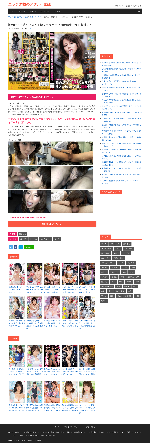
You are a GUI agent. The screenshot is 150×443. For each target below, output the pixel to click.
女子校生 (104, 277)
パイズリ (104, 267)
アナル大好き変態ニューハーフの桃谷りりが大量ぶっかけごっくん (34, 289)
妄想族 (114, 277)
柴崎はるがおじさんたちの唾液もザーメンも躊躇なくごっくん (17, 289)
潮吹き (126, 286)
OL (118, 244)
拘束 (137, 282)
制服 (131, 272)
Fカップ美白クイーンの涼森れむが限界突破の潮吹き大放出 (70, 371)
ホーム (12, 11)
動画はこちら (52, 224)
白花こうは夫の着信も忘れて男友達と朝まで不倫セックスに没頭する (87, 373)
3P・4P (23, 239)
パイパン (115, 267)
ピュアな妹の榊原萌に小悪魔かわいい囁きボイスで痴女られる (121, 70)
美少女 (103, 296)
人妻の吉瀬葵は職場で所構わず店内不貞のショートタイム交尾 (121, 182)
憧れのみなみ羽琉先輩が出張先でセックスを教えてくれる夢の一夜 (121, 64)
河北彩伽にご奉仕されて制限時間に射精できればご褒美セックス (121, 151)
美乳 (129, 291)
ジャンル (56, 11)
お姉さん (126, 244)
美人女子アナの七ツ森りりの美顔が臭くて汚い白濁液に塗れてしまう (121, 144)
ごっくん (33, 239)
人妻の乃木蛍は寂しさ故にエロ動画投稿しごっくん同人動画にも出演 (87, 324)
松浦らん (22, 234)
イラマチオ (128, 248)
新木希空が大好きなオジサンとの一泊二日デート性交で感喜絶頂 (121, 169)
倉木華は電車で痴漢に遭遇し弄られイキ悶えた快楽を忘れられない (121, 138)
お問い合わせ (90, 427)
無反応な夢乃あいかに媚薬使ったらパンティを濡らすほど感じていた (121, 163)
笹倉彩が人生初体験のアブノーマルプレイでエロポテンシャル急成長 (121, 132)
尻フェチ (104, 282)
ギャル (116, 253)
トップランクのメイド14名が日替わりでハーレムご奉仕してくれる (122, 107)
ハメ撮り (131, 263)
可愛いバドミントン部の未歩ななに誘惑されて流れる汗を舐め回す (121, 120)
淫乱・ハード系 (107, 286)
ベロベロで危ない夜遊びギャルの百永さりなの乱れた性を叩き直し (70, 323)
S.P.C (30, 28)
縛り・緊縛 (120, 291)
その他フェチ (46, 239)
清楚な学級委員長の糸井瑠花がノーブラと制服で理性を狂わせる (121, 89)
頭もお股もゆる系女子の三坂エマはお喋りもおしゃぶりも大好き (52, 289)
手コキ (129, 282)
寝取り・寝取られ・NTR (130, 277)
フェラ (57, 239)
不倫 (133, 267)
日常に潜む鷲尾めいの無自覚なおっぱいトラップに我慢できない (121, 157)
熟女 (134, 286)
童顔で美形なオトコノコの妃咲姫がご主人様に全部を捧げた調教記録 (34, 324)
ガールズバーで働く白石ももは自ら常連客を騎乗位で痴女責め (87, 289)
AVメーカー (44, 11)
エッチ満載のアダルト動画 (29, 4)
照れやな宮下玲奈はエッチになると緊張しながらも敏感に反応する (70, 407)
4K (112, 244)
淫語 (118, 286)
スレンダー (105, 258)
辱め (119, 296)
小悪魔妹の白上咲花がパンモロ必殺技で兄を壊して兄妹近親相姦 (121, 76)
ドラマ (120, 263)
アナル (117, 248)
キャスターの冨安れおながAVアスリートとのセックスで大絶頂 (17, 371)
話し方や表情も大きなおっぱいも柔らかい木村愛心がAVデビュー (121, 126)
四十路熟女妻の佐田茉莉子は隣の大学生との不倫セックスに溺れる (52, 407)
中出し (103, 272)
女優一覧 (32, 11)
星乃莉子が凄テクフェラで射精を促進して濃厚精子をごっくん (52, 323)
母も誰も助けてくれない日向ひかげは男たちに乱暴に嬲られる (70, 289)
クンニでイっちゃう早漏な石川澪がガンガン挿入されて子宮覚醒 (34, 371)
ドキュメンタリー (107, 263)
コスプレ (126, 253)
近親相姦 (128, 296)
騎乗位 (103, 301)
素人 (110, 291)
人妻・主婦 (114, 272)
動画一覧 (22, 11)
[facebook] (15, 247)
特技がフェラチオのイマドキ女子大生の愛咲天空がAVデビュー (17, 323)
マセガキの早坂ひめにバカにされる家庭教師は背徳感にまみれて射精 (121, 101)
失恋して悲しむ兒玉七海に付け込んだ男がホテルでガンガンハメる (121, 82)
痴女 (103, 291)
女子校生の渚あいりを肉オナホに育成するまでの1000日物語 (122, 113)
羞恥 (112, 296)
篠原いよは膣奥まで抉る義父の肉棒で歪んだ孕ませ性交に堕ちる (121, 176)
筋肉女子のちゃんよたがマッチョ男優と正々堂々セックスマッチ (52, 371)
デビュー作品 (118, 258)
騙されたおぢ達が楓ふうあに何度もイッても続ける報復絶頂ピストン (121, 95)
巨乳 (113, 282)
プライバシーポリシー (72, 427)
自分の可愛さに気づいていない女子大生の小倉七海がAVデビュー (17, 407)
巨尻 (121, 282)
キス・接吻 (105, 253)
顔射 (137, 296)
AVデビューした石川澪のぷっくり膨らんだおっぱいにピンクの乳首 (87, 409)
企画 (124, 272)
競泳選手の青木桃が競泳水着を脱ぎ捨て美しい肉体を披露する (34, 407)
